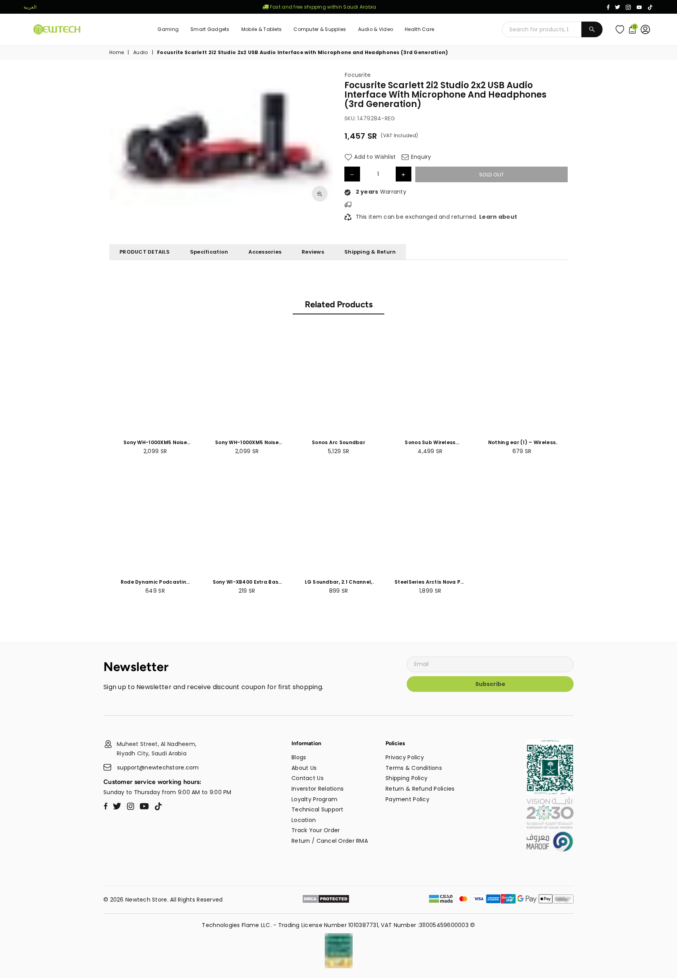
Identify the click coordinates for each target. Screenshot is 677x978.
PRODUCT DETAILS (144, 252)
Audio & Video (375, 29)
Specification (209, 252)
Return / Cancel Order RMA (329, 841)
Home (116, 52)
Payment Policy (407, 799)
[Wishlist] (621, 29)
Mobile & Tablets (261, 29)
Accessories (264, 252)
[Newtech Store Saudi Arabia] (550, 793)
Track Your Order (315, 830)
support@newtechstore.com (158, 767)
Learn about (498, 217)
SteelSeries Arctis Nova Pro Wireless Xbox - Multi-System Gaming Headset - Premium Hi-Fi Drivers (430, 582)
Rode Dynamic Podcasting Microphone (155, 582)
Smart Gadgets (210, 29)
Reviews (313, 252)
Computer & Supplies (319, 29)
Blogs (298, 757)
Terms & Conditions (414, 768)
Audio (140, 52)
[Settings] (647, 29)
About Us (304, 768)
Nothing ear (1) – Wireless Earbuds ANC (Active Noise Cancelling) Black (522, 442)
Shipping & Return (370, 252)
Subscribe (490, 684)
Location (303, 820)
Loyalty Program (314, 799)
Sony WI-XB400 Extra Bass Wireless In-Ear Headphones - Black (247, 582)
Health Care (419, 29)
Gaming (168, 29)
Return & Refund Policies (420, 789)
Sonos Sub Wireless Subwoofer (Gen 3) (430, 442)
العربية (30, 7)
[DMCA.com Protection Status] (325, 900)
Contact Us (307, 778)
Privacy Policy (405, 757)
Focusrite (358, 75)
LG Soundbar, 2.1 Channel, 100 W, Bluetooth (339, 582)
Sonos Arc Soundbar (338, 442)
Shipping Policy (406, 778)
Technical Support (317, 809)
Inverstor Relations (317, 789)
